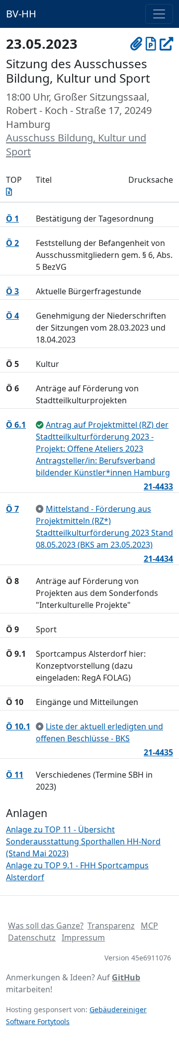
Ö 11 (14, 774)
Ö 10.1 (18, 726)
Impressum (83, 937)
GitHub (126, 977)
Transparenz (111, 925)
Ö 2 (12, 242)
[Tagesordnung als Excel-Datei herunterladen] (9, 191)
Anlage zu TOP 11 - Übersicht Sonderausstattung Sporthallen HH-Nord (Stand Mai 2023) (83, 841)
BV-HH (21, 13)
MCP (149, 925)
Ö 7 (12, 508)
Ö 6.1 (16, 424)
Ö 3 (12, 291)
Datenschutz (32, 937)
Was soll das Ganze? (46, 925)
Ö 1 (12, 218)
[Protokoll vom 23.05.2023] (151, 43)
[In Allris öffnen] (166, 43)
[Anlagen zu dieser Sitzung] (136, 43)
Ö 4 (12, 315)
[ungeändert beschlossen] (40, 424)
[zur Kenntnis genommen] (40, 508)
